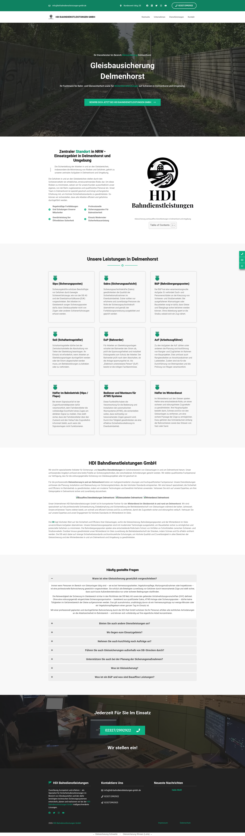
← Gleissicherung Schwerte (105, 834)
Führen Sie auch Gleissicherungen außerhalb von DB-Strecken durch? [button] (124, 650)
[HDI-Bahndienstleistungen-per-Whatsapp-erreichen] (242, 266)
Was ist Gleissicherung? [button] (124, 668)
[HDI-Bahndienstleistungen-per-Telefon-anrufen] (242, 254)
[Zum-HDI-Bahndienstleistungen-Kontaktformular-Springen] (242, 260)
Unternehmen (159, 17)
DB (53, 522)
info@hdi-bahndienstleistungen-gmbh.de (69, 5)
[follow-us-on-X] (54, 813)
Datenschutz (185, 823)
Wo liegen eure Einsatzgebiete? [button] (124, 632)
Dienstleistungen (176, 17)
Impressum (163, 823)
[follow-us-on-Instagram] (59, 813)
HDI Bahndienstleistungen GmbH (75, 17)
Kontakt (191, 17)
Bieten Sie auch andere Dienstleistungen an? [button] (124, 623)
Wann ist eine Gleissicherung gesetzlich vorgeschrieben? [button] (124, 578)
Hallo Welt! (177, 790)
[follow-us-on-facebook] (49, 813)
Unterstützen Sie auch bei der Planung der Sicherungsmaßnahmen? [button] (124, 659)
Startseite (146, 17)
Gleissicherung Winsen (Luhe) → (137, 834)
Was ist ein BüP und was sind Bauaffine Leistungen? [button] (124, 677)
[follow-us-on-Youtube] (63, 813)
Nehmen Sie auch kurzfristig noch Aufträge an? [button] (124, 641)
